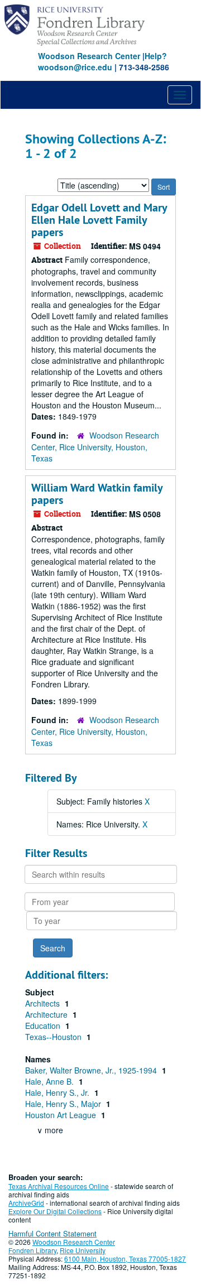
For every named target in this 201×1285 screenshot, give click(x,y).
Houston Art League (61, 1114)
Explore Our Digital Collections (55, 1211)
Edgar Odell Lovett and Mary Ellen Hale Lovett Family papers (99, 219)
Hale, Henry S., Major (64, 1103)
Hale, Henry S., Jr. (58, 1092)
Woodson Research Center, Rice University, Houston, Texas (95, 447)
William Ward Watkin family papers (96, 493)
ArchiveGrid (26, 1202)
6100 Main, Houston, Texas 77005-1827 (125, 1258)
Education (44, 1025)
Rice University (83, 1250)
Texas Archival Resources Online (58, 1186)
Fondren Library (32, 1250)
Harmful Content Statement (52, 1233)
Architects (43, 1003)
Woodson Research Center (89, 55)
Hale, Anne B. (50, 1081)
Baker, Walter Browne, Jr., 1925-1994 (92, 1070)
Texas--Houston (54, 1036)
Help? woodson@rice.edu (102, 61)
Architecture (47, 1014)
